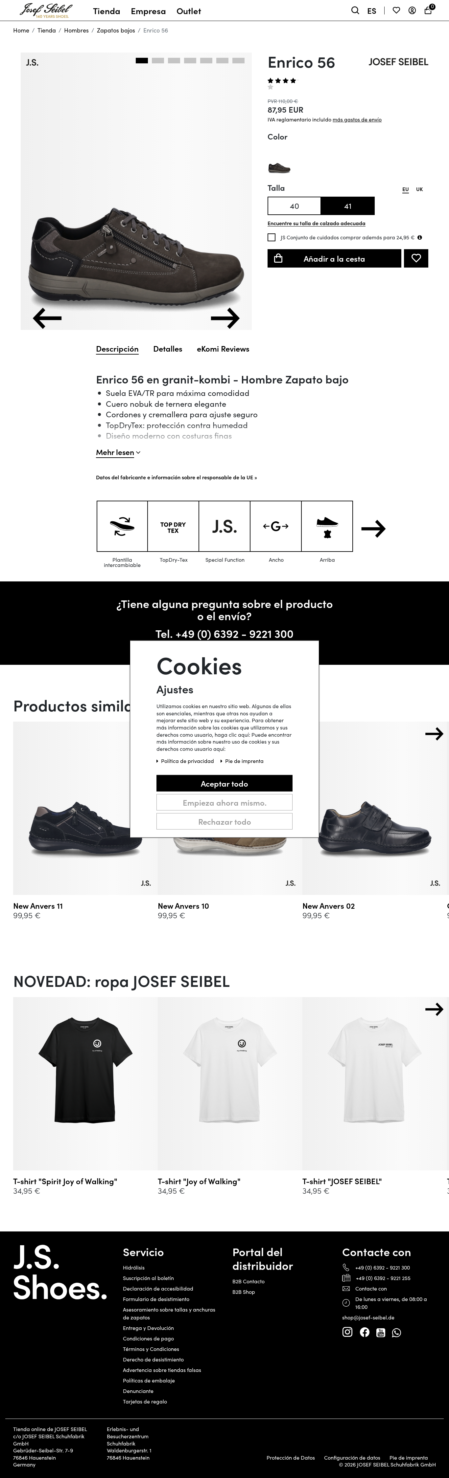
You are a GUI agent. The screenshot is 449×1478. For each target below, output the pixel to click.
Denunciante (138, 1390)
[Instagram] (347, 1332)
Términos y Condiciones (151, 1348)
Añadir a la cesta (334, 258)
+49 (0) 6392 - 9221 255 (383, 1277)
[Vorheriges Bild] (47, 318)
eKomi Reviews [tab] (223, 348)
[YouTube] (380, 1332)
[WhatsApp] (396, 1332)
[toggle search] (355, 10)
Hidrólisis (134, 1267)
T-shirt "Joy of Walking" (199, 1181)
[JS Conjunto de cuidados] (419, 237)
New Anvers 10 (183, 905)
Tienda (46, 30)
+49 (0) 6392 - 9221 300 (235, 633)
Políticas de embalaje (149, 1380)
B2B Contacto (248, 1281)
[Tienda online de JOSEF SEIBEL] (46, 9)
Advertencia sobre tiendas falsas (162, 1369)
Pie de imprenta (409, 1457)
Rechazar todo (224, 821)
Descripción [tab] (117, 348)
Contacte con (371, 1288)
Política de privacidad (188, 760)
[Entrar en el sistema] (412, 10)
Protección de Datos (291, 1457)
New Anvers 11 (38, 905)
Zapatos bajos (116, 30)
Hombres (76, 30)
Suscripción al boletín (148, 1277)
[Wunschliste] (396, 10)
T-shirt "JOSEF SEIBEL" (342, 1181)
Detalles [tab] (167, 348)
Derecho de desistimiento (153, 1359)
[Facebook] (364, 1332)
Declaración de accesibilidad (158, 1288)
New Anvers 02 (328, 905)
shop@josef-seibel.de (368, 1317)
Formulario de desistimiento (156, 1298)
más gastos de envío (357, 119)
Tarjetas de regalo (145, 1401)
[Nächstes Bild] (225, 318)
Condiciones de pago (148, 1338)
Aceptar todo (224, 783)
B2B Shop (243, 1291)
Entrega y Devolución (148, 1327)
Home (21, 30)
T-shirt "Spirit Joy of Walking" (65, 1181)
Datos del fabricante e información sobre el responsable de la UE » (176, 477)
